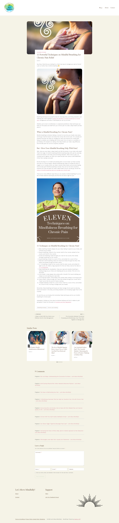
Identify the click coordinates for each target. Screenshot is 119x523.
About (106, 7)
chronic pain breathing (53, 307)
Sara (39, 60)
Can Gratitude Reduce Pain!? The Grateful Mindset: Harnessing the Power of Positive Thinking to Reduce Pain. (81, 351)
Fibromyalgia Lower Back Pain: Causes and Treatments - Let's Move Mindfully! (60, 439)
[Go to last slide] (29, 346)
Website (71, 469)
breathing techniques (41, 307)
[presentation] (37, 337)
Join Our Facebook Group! (52, 497)
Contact (112, 7)
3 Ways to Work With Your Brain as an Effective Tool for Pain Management (44, 316)
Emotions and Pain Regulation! (63, 302)
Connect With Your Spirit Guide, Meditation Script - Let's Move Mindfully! (59, 416)
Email (54, 469)
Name (37, 469)
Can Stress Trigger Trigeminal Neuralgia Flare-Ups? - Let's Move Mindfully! (59, 423)
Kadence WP (77, 519)
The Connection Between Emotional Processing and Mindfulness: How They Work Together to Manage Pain (72, 317)
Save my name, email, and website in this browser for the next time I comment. (54, 472)
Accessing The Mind (41, 52)
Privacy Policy (29, 519)
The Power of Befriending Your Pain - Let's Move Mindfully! (55, 392)
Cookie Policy (36, 519)
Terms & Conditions (20, 519)
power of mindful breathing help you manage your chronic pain (53, 170)
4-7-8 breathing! (43, 267)
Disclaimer (42, 519)
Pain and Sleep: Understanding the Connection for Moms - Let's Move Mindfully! (61, 376)
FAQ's (46, 493)
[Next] (90, 346)
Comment (38, 452)
